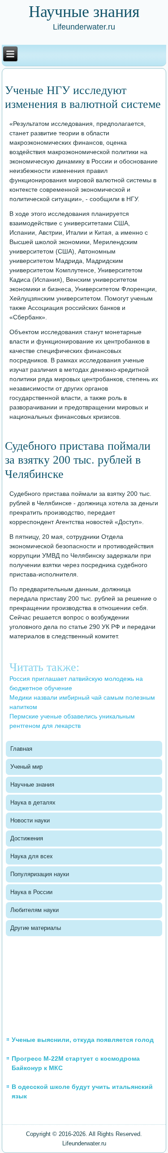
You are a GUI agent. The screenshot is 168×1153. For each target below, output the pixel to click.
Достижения (26, 838)
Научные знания (32, 784)
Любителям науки (34, 910)
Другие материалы (35, 928)
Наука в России (31, 892)
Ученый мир (26, 766)
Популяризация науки (39, 874)
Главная (21, 748)
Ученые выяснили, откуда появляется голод (83, 1039)
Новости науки (30, 820)
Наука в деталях (33, 802)
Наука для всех (31, 856)
